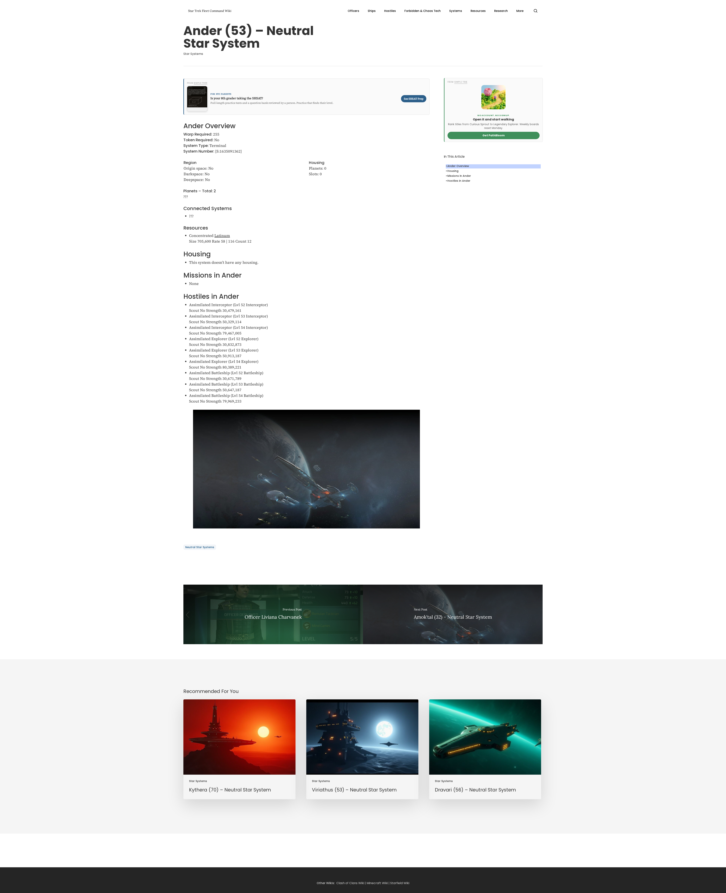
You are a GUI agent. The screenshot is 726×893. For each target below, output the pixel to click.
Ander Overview (458, 166)
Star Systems (193, 54)
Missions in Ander (459, 176)
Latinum (222, 235)
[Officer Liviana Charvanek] (273, 614)
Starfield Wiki (399, 883)
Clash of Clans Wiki (350, 883)
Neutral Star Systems (199, 547)
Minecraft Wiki (377, 883)
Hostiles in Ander (458, 180)
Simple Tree (201, 83)
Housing (452, 171)
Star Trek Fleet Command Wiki (209, 10)
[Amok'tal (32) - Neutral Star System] (453, 614)
